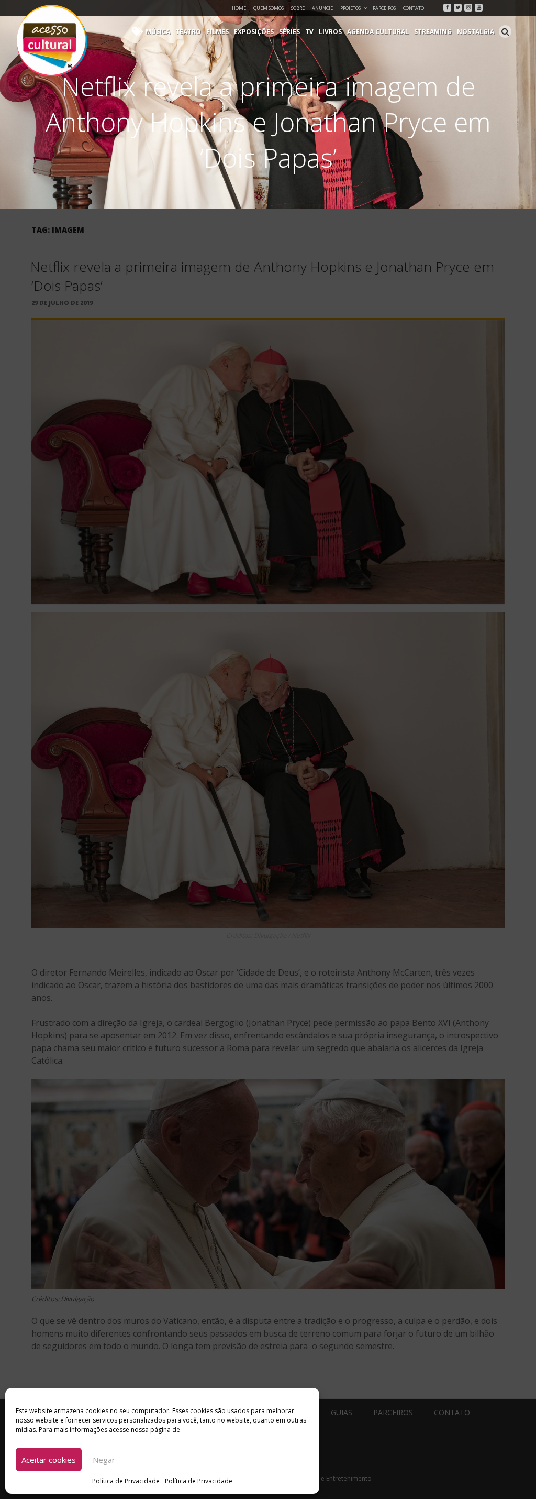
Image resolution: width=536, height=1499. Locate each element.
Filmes (217, 31)
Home (239, 8)
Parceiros (384, 8)
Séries (289, 31)
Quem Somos (268, 8)
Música (158, 31)
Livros (330, 31)
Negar (104, 1459)
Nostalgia (475, 31)
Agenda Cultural (378, 31)
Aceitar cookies (48, 1459)
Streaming (433, 31)
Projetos (350, 8)
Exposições (254, 31)
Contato (413, 8)
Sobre (298, 8)
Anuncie (322, 8)
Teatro (188, 31)
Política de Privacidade (126, 1480)
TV (309, 31)
